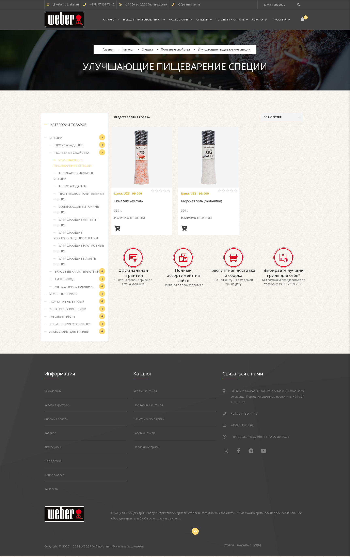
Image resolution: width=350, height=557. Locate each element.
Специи (202, 19)
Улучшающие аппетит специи (75, 222)
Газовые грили (62, 316)
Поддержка (53, 461)
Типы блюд (64, 279)
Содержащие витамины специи (76, 209)
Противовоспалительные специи (78, 196)
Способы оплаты (56, 419)
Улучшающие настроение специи (78, 248)
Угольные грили (63, 294)
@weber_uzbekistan (66, 4)
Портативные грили (66, 301)
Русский (280, 19)
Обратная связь (189, 4)
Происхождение (68, 145)
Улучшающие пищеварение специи (72, 163)
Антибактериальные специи (73, 176)
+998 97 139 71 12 (102, 4)
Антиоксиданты (73, 186)
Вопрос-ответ (54, 475)
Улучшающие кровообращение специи (75, 235)
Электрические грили (67, 309)
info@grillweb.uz (242, 425)
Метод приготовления (74, 286)
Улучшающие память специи (74, 261)
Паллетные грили (146, 447)
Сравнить (137, 193)
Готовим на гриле (230, 19)
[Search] (299, 4)
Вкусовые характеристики (76, 271)
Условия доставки (57, 405)
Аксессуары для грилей (69, 331)
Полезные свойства (71, 153)
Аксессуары (179, 19)
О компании (53, 391)
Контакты (260, 19)
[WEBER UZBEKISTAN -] (64, 19)
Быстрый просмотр (146, 193)
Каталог (109, 19)
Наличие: (121, 217)
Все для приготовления (142, 19)
